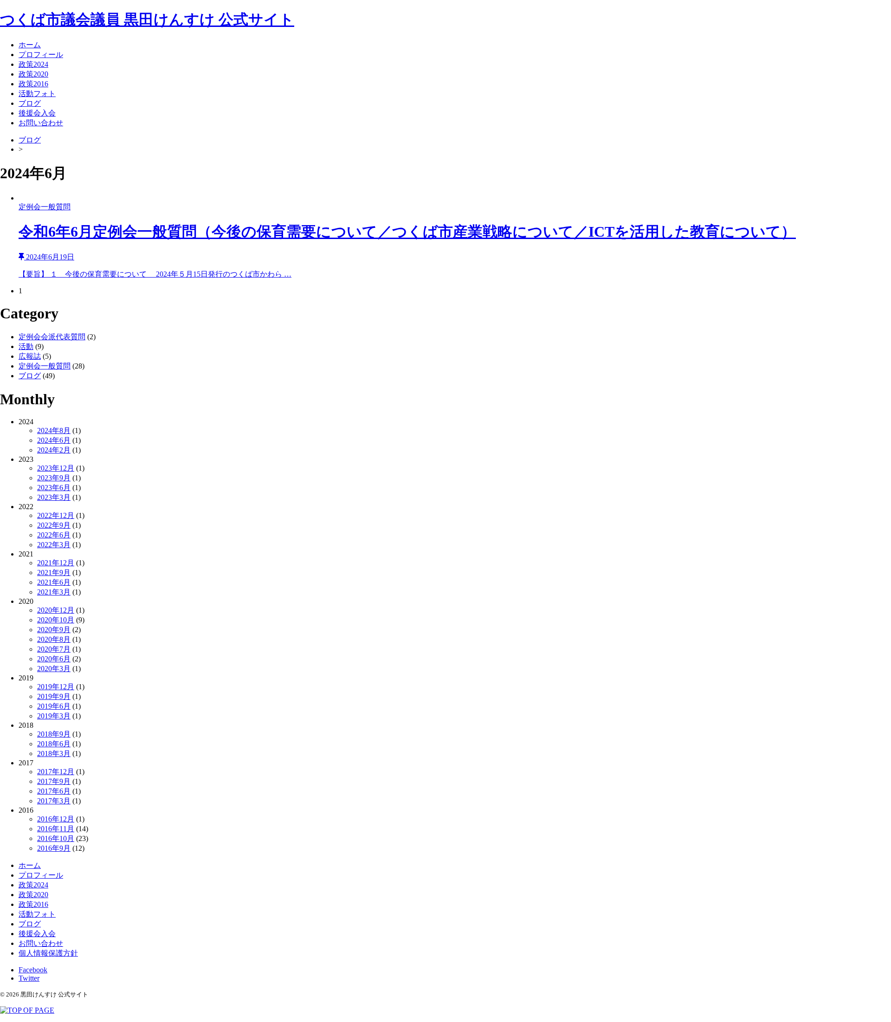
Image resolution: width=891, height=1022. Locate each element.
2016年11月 (55, 829)
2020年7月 (54, 649)
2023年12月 (55, 468)
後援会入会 (37, 113)
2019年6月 (54, 706)
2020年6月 (54, 659)
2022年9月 (54, 525)
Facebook (33, 970)
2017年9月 (54, 781)
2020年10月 (55, 620)
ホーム (30, 45)
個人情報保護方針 (48, 953)
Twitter (29, 978)
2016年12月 (55, 819)
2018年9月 (54, 734)
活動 (26, 346)
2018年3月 (54, 753)
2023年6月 (54, 488)
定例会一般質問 (45, 366)
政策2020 (33, 74)
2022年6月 (54, 535)
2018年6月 (54, 744)
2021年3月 (54, 592)
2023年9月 (54, 478)
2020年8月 (54, 639)
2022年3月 (54, 545)
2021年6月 (54, 582)
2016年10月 (55, 838)
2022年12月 (55, 515)
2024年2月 (54, 450)
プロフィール (41, 54)
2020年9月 (54, 630)
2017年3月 (54, 801)
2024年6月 (54, 440)
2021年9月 (54, 572)
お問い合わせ (41, 123)
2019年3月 (54, 716)
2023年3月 (54, 497)
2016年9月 (54, 848)
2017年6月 (54, 791)
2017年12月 (55, 772)
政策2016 (33, 84)
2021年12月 (55, 563)
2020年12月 (55, 610)
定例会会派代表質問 (52, 337)
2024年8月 (54, 430)
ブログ (30, 103)
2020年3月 (54, 669)
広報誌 (30, 356)
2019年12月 (55, 687)
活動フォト (37, 93)
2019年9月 (54, 696)
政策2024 (33, 64)
